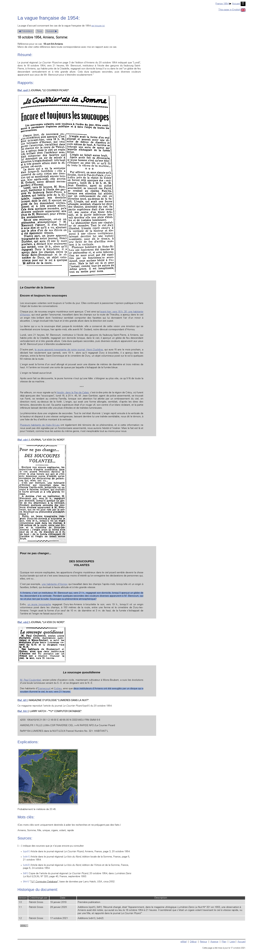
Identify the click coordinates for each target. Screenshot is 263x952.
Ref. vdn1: (23, 440)
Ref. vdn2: (23, 622)
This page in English (229, 10)
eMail (184, 942)
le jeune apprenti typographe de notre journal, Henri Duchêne (69, 350)
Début (193, 942)
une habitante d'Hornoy (55, 584)
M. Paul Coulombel (30, 680)
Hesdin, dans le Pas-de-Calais (72, 392)
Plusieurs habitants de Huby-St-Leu (40, 425)
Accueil (236, 4)
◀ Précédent (26, 31)
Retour (203, 942)
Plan (224, 942)
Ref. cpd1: (23, 90)
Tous (39, 31)
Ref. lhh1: (23, 711)
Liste (232, 942)
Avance (214, 942)
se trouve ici (98, 26)
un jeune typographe (39, 604)
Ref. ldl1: (23, 700)
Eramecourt (44, 688)
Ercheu (58, 688)
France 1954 (222, 4)
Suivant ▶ (51, 31)
